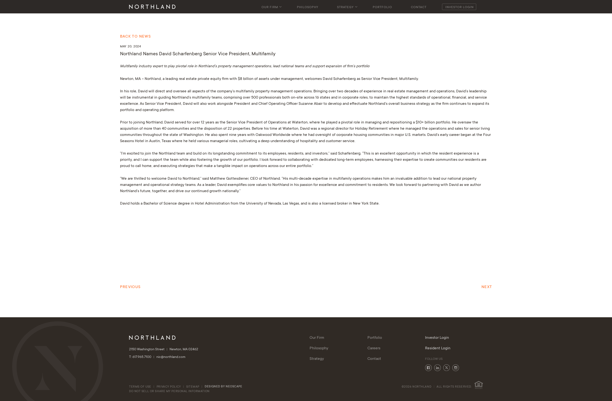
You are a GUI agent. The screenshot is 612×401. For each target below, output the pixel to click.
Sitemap (192, 387)
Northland (153, 79)
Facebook (428, 367)
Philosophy (307, 7)
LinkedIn (437, 367)
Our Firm (270, 7)
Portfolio (382, 7)
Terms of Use (140, 387)
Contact (418, 7)
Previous (130, 287)
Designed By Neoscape (223, 386)
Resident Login (437, 348)
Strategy (345, 7)
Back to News (135, 36)
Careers (373, 348)
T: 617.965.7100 (140, 357)
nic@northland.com (171, 357)
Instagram (455, 367)
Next (486, 287)
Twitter (446, 367)
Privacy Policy (169, 387)
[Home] (152, 7)
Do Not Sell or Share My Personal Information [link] (169, 391)
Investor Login (459, 7)
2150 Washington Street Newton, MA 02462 (163, 349)
